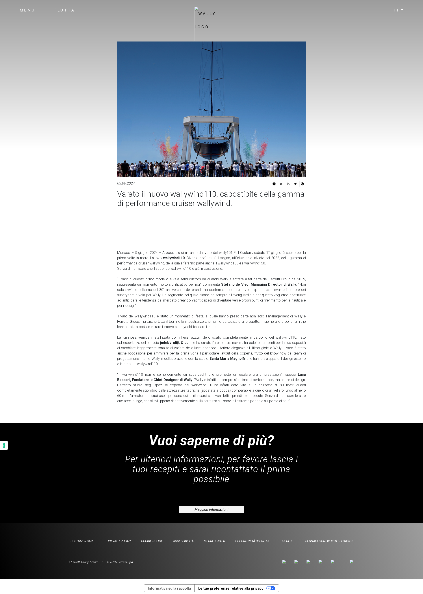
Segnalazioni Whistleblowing (328, 541)
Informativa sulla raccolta (169, 588)
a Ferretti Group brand (83, 562)
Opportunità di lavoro (252, 541)
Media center (214, 541)
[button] (27, 10)
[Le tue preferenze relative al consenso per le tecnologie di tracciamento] (4, 445)
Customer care (82, 541)
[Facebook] (296, 562)
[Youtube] (309, 562)
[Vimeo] (321, 562)
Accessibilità (183, 541)
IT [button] (397, 10)
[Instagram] (284, 562)
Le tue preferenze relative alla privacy (230, 588)
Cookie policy (152, 541)
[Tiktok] (333, 562)
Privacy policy (119, 541)
